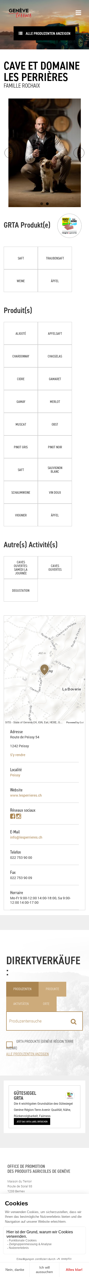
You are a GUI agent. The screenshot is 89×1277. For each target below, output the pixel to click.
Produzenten (22, 989)
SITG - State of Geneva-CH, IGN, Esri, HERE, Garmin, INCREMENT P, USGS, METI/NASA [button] (35, 722)
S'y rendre (17, 754)
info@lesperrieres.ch (26, 837)
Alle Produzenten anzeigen (47, 33)
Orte (46, 1004)
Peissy (15, 775)
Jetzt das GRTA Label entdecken (32, 1121)
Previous (9, 152)
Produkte (52, 989)
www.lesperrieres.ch (26, 795)
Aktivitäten (21, 1004)
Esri (82, 722)
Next (79, 152)
